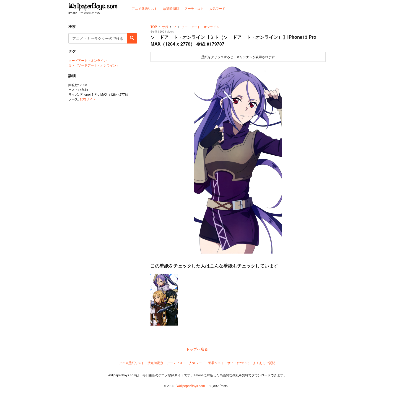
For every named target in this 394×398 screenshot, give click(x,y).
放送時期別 (155, 362)
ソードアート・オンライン (87, 60)
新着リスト (216, 362)
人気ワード (197, 362)
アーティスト (176, 362)
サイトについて (238, 362)
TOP (153, 26)
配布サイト (88, 99)
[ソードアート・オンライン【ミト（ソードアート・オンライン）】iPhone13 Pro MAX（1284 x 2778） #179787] (238, 159)
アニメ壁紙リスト (131, 362)
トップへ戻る (197, 349)
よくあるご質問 (264, 362)
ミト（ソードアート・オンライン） (93, 65)
